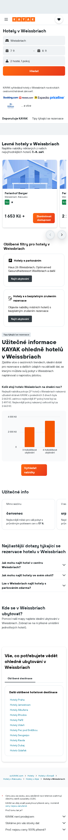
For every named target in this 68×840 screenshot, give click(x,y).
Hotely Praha (17, 699)
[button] (6, 19)
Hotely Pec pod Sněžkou (24, 730)
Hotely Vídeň (17, 725)
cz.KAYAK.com (16, 775)
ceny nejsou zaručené (16, 806)
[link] (20, 278)
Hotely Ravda (17, 740)
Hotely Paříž (16, 720)
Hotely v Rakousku (12, 779)
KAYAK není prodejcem (19, 816)
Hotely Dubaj (17, 745)
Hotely (31, 775)
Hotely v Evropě (46, 775)
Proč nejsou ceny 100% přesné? (25, 829)
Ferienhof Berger (16, 193)
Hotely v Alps (32, 779)
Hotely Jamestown (20, 704)
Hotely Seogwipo (19, 735)
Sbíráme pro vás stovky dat (22, 823)
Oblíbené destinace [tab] (20, 678)
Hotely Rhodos (18, 715)
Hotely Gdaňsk (18, 750)
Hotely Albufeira (19, 709)
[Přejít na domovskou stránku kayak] (23, 19)
